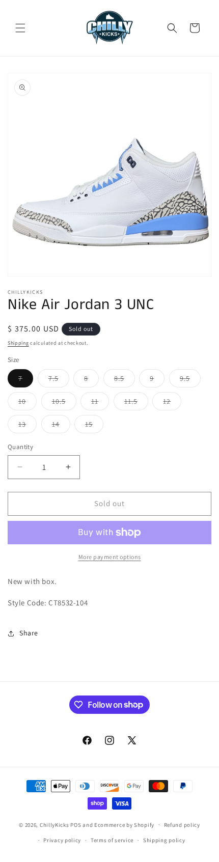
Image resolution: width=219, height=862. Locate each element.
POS (75, 824)
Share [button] (28, 632)
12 (172, 403)
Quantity (20, 446)
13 (27, 426)
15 (94, 426)
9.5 (190, 380)
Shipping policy (164, 840)
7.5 (58, 380)
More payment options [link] (109, 557)
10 (27, 403)
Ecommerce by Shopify (124, 824)
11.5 (136, 403)
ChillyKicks (54, 824)
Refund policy (182, 824)
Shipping (18, 343)
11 (100, 403)
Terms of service (112, 840)
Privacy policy (62, 840)
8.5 (124, 380)
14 (61, 426)
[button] (20, 28)
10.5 (64, 403)
